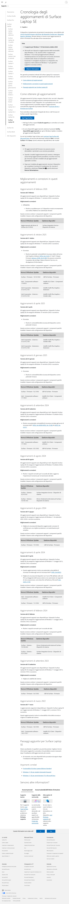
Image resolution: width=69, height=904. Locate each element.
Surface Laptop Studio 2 (10, 93)
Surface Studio (11, 16)
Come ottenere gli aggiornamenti (32, 80)
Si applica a (24, 27)
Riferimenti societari (6, 898)
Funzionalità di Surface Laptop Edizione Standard (37, 768)
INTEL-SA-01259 (44, 256)
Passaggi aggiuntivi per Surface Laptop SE (35, 87)
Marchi (41, 898)
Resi (25, 848)
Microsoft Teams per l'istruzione (53, 845)
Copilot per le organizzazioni (8, 845)
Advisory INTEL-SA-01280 (39, 258)
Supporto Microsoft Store (29, 845)
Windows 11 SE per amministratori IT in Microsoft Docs (39, 775)
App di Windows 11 (6, 856)
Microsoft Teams (5, 882)
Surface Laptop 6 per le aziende (12, 56)
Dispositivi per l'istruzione (52, 842)
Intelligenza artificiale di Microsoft (9, 866)
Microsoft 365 (5, 850)
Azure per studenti (50, 858)
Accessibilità (49, 880)
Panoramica (10, 12)
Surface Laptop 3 (10, 72)
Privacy (24, 898)
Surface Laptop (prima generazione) (12, 84)
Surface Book (11, 132)
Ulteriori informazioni (32, 69)
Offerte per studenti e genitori (53, 856)
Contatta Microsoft (16, 898)
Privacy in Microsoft (51, 874)
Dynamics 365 (5, 874)
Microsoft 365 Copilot (6, 880)
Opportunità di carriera (51, 866)
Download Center (27, 842)
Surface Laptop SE (11, 121)
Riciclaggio (26, 853)
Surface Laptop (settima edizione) (11, 48)
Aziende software (27, 882)
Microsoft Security (5, 869)
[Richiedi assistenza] (5, 2)
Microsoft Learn (27, 869)
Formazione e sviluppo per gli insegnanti (55, 853)
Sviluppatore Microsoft (29, 866)
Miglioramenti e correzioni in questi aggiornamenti (38, 84)
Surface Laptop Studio (10, 100)
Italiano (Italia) (8, 890)
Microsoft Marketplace (29, 877)
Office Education (50, 850)
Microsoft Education (51, 840)
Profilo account (27, 840)
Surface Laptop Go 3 (11, 106)
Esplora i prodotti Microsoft (7, 853)
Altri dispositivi (11, 136)
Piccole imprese (5, 885)
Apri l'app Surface (27, 118)
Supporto (4, 6)
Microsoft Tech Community (29, 874)
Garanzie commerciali (28, 856)
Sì (40, 831)
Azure (3, 872)
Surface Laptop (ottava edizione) (11, 32)
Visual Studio (27, 885)
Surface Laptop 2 (10, 77)
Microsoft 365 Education (52, 848)
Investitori (49, 877)
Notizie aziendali (50, 872)
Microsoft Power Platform (29, 880)
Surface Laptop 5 (10, 62)
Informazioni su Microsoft (52, 869)
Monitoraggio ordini (28, 850)
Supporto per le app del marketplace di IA (32, 872)
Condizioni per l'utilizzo (32, 898)
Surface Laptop (9, 25)
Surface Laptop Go (11, 116)
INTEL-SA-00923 (56, 572)
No (51, 831)
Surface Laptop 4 (10, 67)
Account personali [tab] (27, 790)
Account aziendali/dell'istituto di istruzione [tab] (47, 790)
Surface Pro (10, 20)
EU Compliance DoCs (6, 900)
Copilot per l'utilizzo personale (8, 848)
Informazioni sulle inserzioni (50, 898)
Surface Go (10, 128)
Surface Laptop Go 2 (11, 111)
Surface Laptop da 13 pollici (11, 40)
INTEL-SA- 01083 (48, 425)
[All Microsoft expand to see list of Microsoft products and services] (2, 2)
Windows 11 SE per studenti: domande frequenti (37, 772)
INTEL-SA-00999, (38, 425)
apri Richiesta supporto (47, 817)
